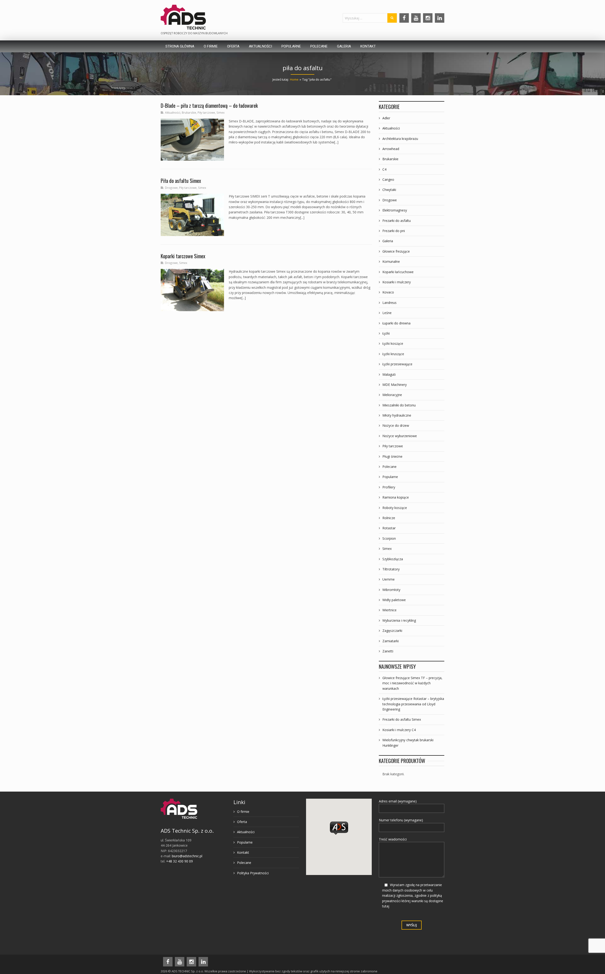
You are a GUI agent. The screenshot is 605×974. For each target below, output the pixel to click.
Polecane (389, 466)
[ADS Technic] (183, 17)
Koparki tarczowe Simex (183, 256)
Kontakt (243, 852)
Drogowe (171, 188)
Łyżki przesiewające (397, 364)
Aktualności (172, 112)
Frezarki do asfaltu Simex (401, 719)
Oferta (242, 821)
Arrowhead (390, 149)
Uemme (388, 579)
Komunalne (391, 261)
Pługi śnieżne (392, 456)
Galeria (387, 241)
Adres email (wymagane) (398, 801)
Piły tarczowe (206, 112)
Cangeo (388, 179)
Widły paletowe (394, 600)
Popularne (390, 476)
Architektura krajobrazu (400, 138)
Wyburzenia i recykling (399, 620)
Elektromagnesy (394, 210)
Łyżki (386, 333)
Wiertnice (389, 610)
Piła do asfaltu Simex (181, 180)
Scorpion (389, 538)
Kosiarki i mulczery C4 (399, 730)
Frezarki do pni (393, 230)
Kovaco (388, 292)
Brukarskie (189, 112)
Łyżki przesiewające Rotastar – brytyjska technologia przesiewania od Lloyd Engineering (413, 703)
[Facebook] (404, 18)
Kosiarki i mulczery (396, 282)
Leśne (387, 312)
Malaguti (389, 374)
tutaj (385, 906)
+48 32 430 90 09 (179, 861)
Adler (386, 118)
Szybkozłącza (392, 559)
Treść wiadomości (393, 839)
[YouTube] (416, 18)
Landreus (389, 302)
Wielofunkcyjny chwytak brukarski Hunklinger (407, 742)
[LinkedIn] (439, 18)
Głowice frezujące (396, 251)
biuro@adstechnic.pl (187, 856)
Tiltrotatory (391, 569)
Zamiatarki (390, 641)
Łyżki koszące (392, 343)
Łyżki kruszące (393, 354)
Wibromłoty (391, 589)
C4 (384, 169)
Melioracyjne (392, 394)
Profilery (388, 487)
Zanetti (387, 651)
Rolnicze (388, 518)
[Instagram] (427, 18)
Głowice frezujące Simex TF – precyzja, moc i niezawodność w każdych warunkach (412, 683)
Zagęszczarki (392, 630)
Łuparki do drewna (396, 323)
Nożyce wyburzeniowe (399, 436)
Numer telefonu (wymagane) (401, 820)
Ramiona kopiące (395, 497)
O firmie (243, 811)
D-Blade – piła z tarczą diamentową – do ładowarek (209, 105)
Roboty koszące (394, 507)
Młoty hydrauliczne (396, 415)
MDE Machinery (394, 384)
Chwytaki (389, 189)
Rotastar (389, 528)
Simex (220, 112)
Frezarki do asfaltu (396, 220)
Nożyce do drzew (395, 425)
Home (294, 79)
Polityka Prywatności (253, 873)
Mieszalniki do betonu (399, 405)
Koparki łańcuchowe (398, 272)
